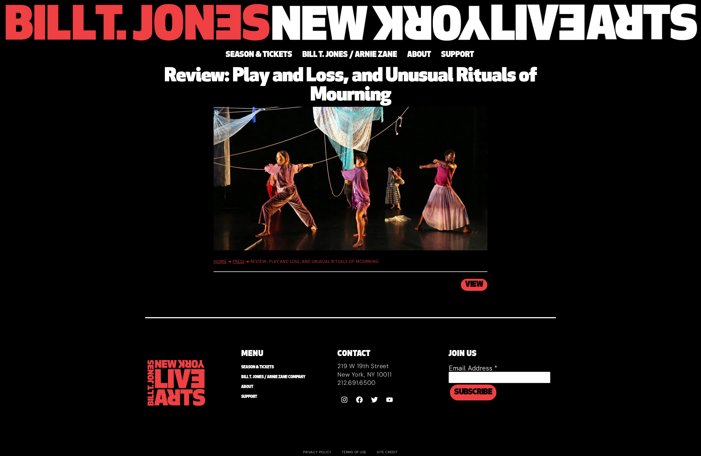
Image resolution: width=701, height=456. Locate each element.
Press (238, 261)
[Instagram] (344, 400)
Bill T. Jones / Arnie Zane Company (273, 377)
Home (220, 261)
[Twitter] (374, 400)
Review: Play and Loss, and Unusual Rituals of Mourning (350, 86)
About (247, 387)
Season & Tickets (257, 367)
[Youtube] (389, 400)
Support (249, 397)
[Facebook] (359, 400)
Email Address (473, 368)
